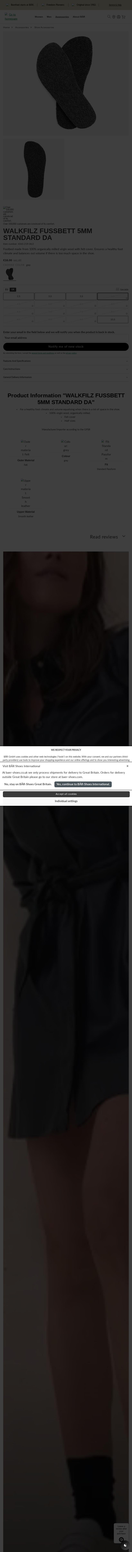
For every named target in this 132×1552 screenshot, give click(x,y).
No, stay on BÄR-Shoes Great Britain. (28, 784)
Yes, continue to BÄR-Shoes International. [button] (83, 784)
